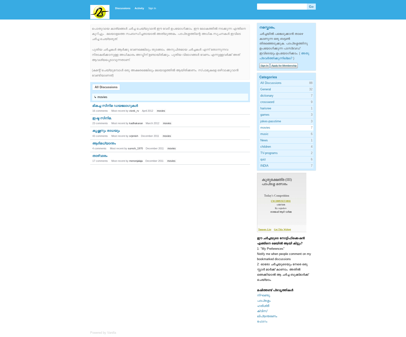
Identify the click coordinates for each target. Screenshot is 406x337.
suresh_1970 (135, 148)
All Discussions (106, 87)
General (265, 89)
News (264, 140)
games (264, 114)
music (264, 134)
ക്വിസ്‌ (262, 311)
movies (161, 110)
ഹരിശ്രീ (263, 306)
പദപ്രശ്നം (263, 300)
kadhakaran (136, 123)
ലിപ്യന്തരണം (267, 316)
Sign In (152, 8)
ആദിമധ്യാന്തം (104, 143)
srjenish (133, 136)
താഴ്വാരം (99, 156)
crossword (267, 102)
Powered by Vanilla (103, 332)
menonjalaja (136, 160)
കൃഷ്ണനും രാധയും (106, 130)
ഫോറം (262, 321)
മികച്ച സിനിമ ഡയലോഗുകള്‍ (115, 105)
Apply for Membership (284, 65)
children (265, 146)
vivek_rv (134, 110)
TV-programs (269, 153)
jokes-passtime (270, 121)
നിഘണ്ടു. (264, 295)
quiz (263, 159)
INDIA (264, 165)
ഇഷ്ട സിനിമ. (102, 118)
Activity (139, 8)
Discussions (122, 8)
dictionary (266, 95)
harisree (265, 108)
